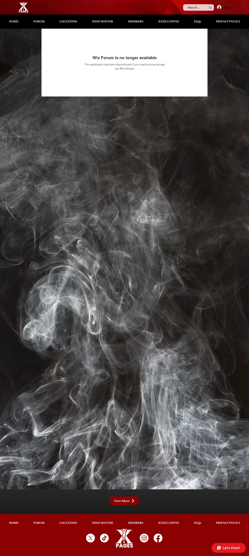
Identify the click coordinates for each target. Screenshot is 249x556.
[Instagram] (144, 538)
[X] (90, 538)
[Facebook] (158, 538)
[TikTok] (104, 538)
